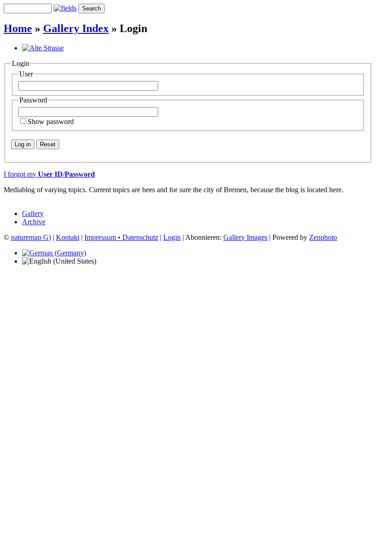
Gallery (33, 213)
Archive (33, 222)
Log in (23, 144)
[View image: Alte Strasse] (43, 48)
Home (18, 28)
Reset (47, 144)
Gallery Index (76, 28)
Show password (51, 121)
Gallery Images (245, 237)
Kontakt (67, 237)
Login (172, 237)
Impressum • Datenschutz (121, 237)
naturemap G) (31, 237)
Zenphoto (323, 237)
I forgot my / (49, 174)
